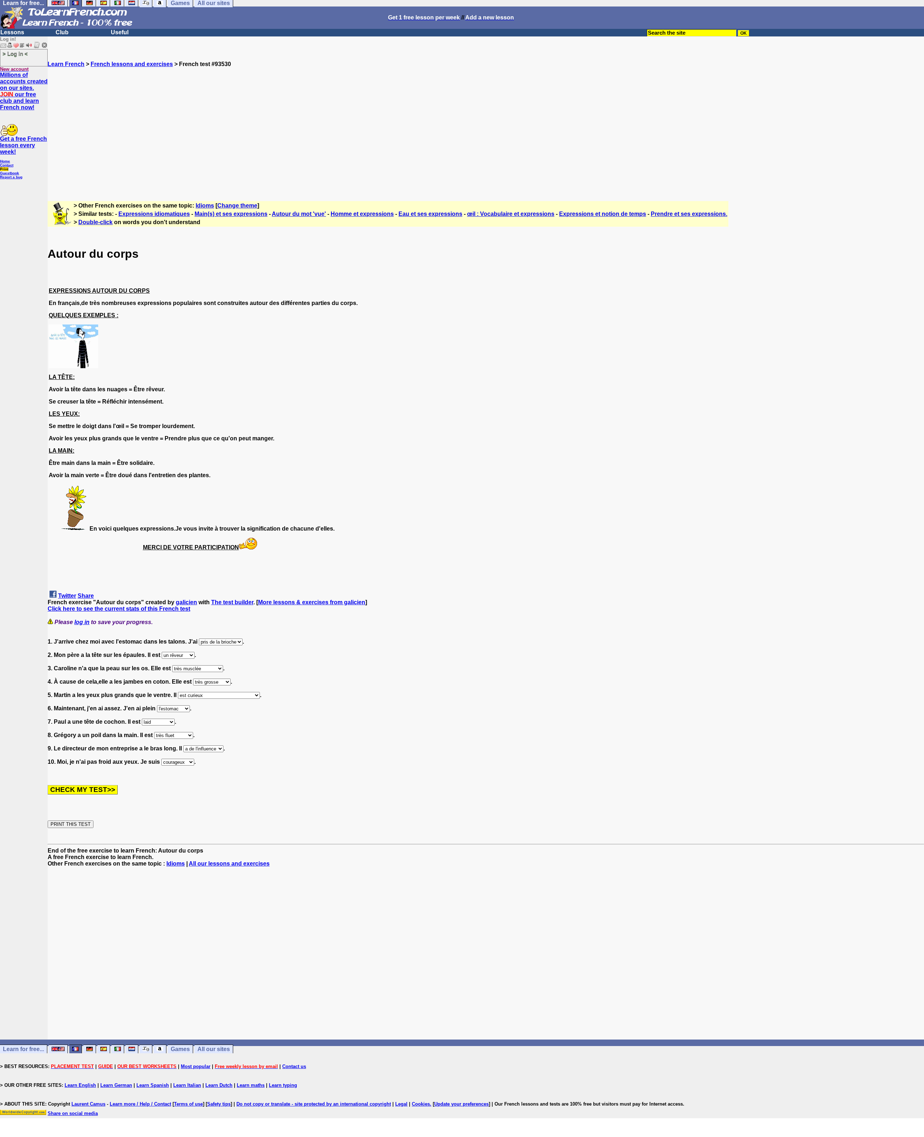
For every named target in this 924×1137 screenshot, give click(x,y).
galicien (186, 602)
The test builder (232, 602)
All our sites (213, 1049)
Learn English (80, 1085)
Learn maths (251, 1085)
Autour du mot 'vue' (299, 214)
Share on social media (73, 1113)
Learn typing (283, 1085)
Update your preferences (461, 1104)
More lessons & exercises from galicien (311, 602)
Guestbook (9, 173)
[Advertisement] (485, 131)
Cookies (421, 1104)
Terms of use (188, 1104)
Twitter (67, 596)
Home (5, 161)
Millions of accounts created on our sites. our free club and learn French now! (24, 91)
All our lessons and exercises (229, 864)
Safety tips (219, 1104)
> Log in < (15, 54)
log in (82, 622)
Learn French (66, 64)
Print (4, 169)
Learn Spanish (152, 1085)
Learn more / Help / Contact (140, 1104)
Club (62, 32)
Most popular (195, 1066)
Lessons (12, 32)
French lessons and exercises (132, 64)
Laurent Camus (88, 1104)
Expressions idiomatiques (154, 214)
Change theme (237, 205)
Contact (6, 165)
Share (86, 596)
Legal (401, 1104)
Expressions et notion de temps (602, 214)
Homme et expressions (362, 214)
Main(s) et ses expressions (231, 214)
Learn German (116, 1085)
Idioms (205, 205)
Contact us (294, 1066)
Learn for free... (23, 1049)
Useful (119, 32)
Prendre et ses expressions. (689, 214)
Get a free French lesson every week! (23, 145)
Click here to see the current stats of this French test (119, 609)
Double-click (95, 222)
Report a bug (11, 177)
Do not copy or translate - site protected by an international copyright (313, 1104)
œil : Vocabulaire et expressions (510, 214)
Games (180, 1049)
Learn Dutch (218, 1085)
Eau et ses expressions (430, 214)
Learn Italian (187, 1085)
